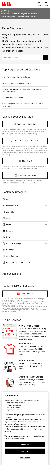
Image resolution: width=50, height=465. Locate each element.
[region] (25, 428)
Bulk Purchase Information (12, 97)
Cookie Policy (19, 438)
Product (9, 199)
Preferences (25, 457)
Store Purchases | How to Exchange (16, 77)
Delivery (9, 237)
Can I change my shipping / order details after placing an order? (22, 104)
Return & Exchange (13, 243)
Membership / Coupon (14, 205)
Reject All (25, 451)
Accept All (25, 444)
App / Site (10, 212)
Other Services (12, 256)
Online (8, 224)
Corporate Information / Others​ (18, 262)
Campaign (10, 249)
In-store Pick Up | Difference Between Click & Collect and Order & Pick (22, 90)
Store (8, 218)
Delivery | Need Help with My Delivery (16, 83)
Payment (9, 231)
